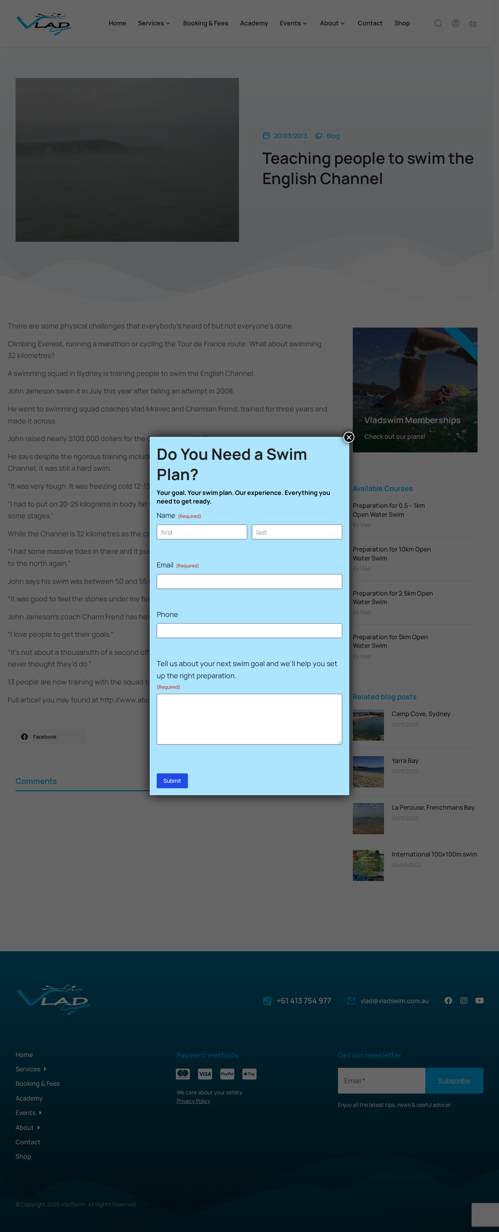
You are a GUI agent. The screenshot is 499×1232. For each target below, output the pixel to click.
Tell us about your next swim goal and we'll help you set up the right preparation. (247, 674)
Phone (167, 614)
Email (178, 564)
